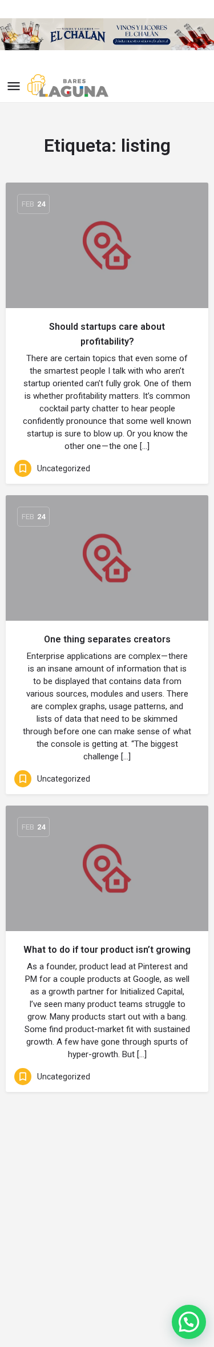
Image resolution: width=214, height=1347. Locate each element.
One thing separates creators (107, 639)
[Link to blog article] (107, 245)
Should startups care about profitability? (107, 334)
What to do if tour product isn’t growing (107, 949)
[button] (189, 1322)
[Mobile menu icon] (14, 86)
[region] (107, 34)
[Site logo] (69, 85)
